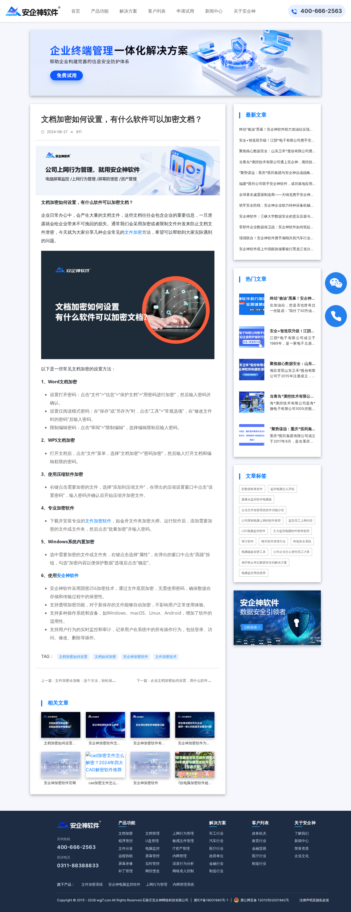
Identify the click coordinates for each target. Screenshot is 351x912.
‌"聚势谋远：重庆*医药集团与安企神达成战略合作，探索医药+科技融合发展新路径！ (276, 174)
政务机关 (259, 833)
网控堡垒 (152, 871)
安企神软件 (68, 575)
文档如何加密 (105, 657)
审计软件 (248, 541)
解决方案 (217, 822)
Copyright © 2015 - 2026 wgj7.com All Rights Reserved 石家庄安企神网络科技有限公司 (122, 900)
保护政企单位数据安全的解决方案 (264, 562)
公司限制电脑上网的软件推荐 (261, 520)
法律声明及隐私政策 (314, 900)
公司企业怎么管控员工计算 (291, 552)
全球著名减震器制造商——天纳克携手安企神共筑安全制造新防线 (276, 196)
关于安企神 (305, 822)
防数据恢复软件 (252, 489)
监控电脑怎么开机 (282, 489)
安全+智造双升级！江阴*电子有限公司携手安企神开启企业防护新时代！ (277, 142)
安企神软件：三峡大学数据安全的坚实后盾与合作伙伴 (276, 218)
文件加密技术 (166, 657)
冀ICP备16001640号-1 (211, 900)
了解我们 (302, 833)
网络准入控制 (183, 871)
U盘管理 (152, 840)
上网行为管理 (183, 833)
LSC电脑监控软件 (253, 531)
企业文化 (302, 856)
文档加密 (125, 833)
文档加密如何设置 (73, 657)
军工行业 (216, 833)
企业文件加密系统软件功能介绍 (263, 510)
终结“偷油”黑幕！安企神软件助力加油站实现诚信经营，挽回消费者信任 (276, 131)
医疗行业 (216, 848)
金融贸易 (259, 848)
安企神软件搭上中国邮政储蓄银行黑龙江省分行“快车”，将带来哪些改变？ (276, 251)
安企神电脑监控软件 (124, 884)
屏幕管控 (152, 856)
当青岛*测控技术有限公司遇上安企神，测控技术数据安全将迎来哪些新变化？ (275, 164)
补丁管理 (125, 871)
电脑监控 (152, 848)
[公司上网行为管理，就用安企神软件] (128, 170)
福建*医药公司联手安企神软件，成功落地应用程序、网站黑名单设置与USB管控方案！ (275, 185)
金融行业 (216, 863)
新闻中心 (302, 840)
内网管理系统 (183, 884)
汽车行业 (216, 840)
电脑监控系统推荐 (254, 573)
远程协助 (125, 856)
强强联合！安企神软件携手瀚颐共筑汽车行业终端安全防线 (276, 240)
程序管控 (125, 840)
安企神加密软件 (135, 657)
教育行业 (259, 840)
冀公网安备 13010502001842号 (264, 900)
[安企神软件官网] (32, 11)
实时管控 (152, 863)
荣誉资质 (302, 848)
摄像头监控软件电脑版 (257, 499)
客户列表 (260, 822)
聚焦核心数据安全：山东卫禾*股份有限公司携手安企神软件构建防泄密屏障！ (275, 153)
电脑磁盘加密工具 (254, 552)
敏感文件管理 (183, 840)
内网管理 (179, 856)
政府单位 (216, 856)
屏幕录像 (125, 863)
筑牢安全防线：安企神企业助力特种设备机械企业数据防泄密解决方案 (276, 207)
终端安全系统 (302, 541)
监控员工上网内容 (300, 520)
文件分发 (125, 848)
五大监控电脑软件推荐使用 (291, 531)
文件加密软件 (98, 521)
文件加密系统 (92, 884)
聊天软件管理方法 (273, 541)
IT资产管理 (181, 848)
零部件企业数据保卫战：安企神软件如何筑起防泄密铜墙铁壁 (276, 229)
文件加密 (133, 232)
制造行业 (216, 871)
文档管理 (152, 833)
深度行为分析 (183, 863)
